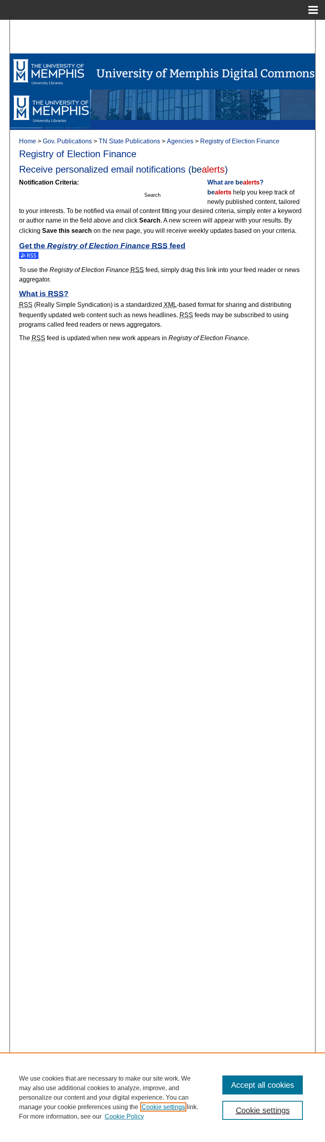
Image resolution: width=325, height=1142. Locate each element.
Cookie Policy (124, 1116)
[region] (162, 1097)
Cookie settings (163, 1107)
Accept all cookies (262, 1085)
